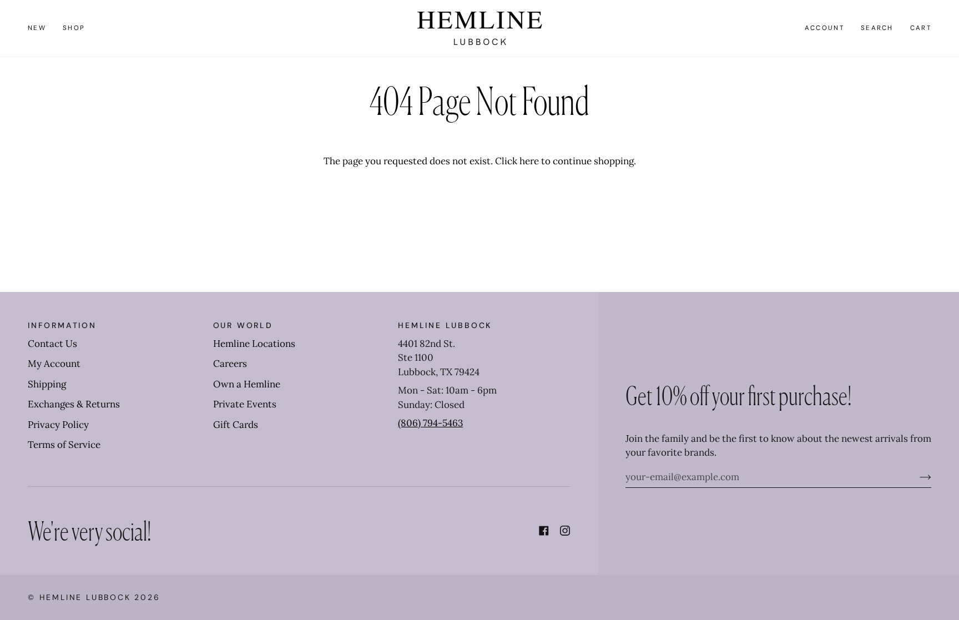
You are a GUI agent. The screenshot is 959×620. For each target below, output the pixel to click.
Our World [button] (243, 325)
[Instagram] (565, 531)
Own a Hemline (246, 384)
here (529, 161)
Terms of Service (64, 444)
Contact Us (52, 343)
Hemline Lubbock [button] (445, 325)
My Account (54, 363)
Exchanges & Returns (74, 404)
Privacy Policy (58, 425)
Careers (230, 363)
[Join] (916, 477)
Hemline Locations (254, 343)
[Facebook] (544, 531)
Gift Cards (235, 425)
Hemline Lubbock (85, 597)
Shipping (47, 384)
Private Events (244, 404)
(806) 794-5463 (430, 423)
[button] (73, 28)
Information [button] (62, 325)
